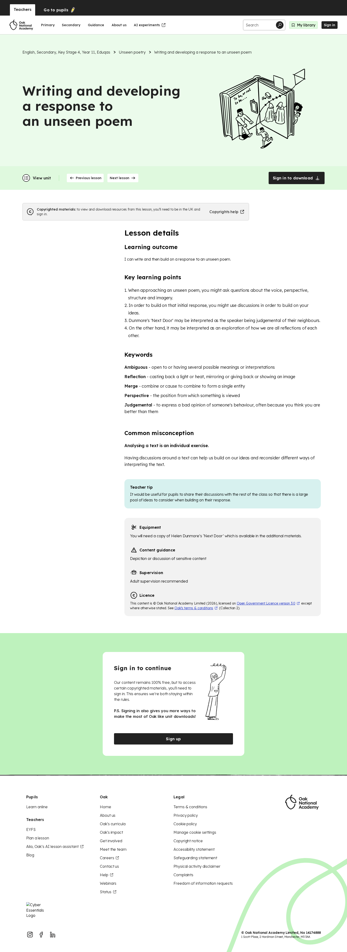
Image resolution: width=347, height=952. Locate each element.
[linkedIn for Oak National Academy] (52, 934)
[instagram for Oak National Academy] (30, 934)
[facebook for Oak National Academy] (41, 934)
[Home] (21, 25)
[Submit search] (280, 25)
